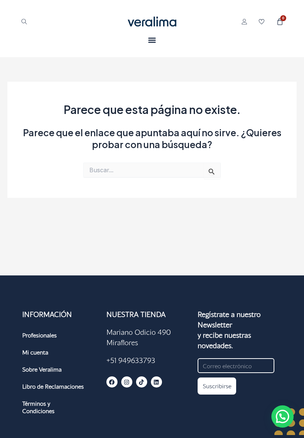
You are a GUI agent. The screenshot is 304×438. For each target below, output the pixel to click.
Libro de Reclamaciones (53, 386)
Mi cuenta (35, 352)
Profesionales (39, 335)
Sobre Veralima (42, 369)
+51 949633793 (130, 360)
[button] (152, 40)
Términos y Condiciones (38, 407)
